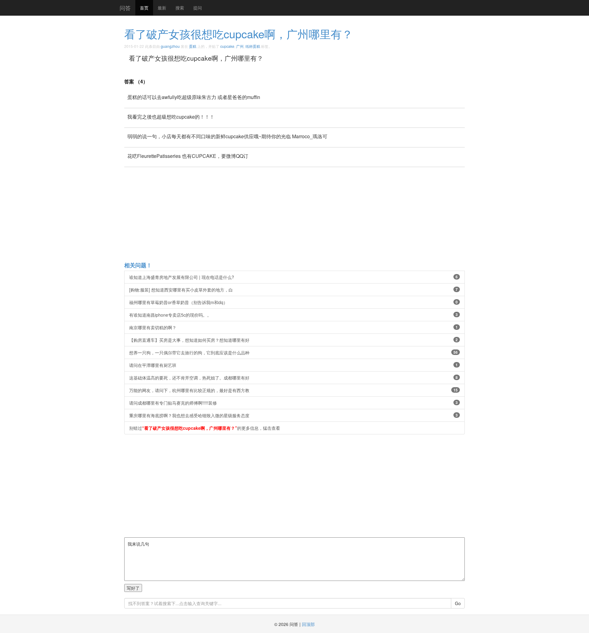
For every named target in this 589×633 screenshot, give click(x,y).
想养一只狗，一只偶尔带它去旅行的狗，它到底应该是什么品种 (293, 352)
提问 (197, 8)
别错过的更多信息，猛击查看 (204, 428)
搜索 (179, 8)
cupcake (227, 46)
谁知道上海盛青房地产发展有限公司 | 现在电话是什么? (293, 277)
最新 (162, 8)
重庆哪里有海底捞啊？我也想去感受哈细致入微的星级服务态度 (293, 415)
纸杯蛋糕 (252, 46)
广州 (240, 46)
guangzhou (170, 46)
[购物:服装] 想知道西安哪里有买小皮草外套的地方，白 (293, 290)
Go (458, 603)
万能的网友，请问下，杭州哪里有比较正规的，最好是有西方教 (293, 390)
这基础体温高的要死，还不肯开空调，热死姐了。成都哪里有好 (293, 378)
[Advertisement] (308, 214)
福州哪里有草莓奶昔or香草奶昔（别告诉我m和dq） (293, 302)
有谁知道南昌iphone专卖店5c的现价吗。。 (293, 315)
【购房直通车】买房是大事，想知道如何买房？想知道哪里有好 (293, 340)
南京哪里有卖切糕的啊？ (293, 327)
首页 (144, 8)
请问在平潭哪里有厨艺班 (293, 365)
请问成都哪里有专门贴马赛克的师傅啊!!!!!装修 (293, 403)
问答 (125, 8)
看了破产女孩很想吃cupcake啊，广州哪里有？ (238, 33)
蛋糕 (192, 46)
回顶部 (308, 624)
